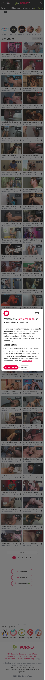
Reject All (24, 367)
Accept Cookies (11, 367)
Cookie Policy (27, 361)
